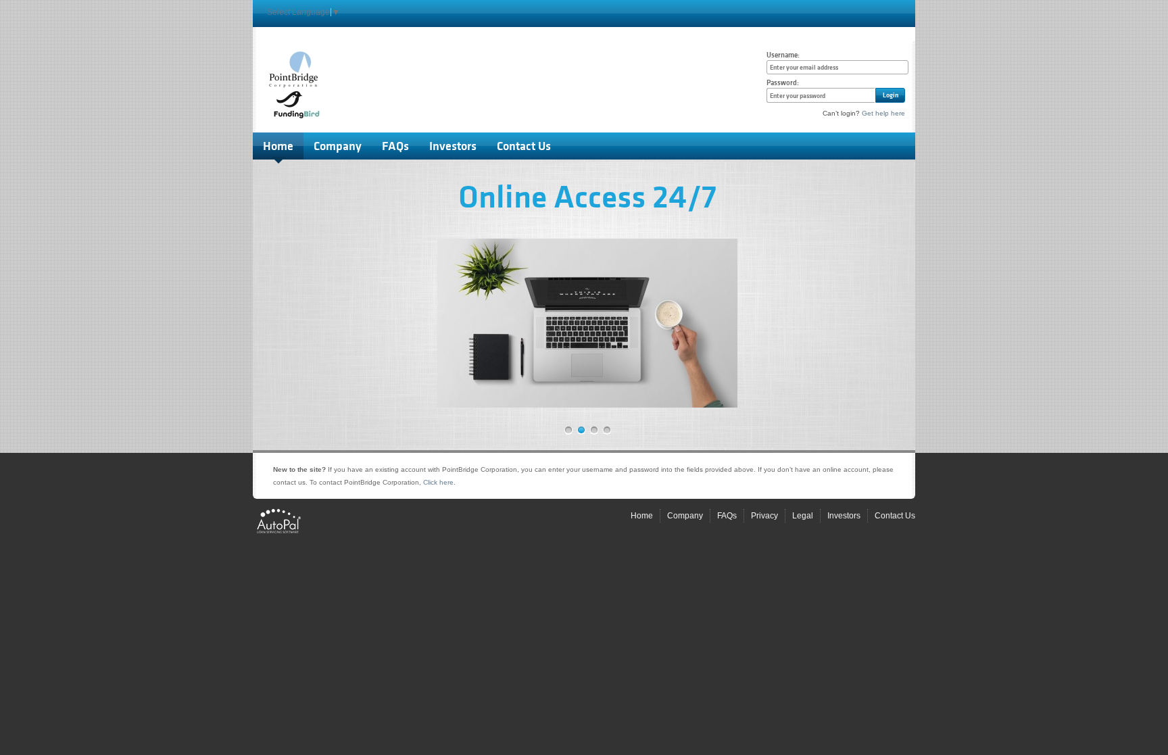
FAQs (395, 146)
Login (890, 95)
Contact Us (524, 146)
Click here (438, 482)
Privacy (764, 516)
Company (338, 146)
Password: (782, 83)
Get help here (883, 113)
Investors (453, 146)
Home (278, 146)
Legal (802, 516)
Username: (783, 55)
